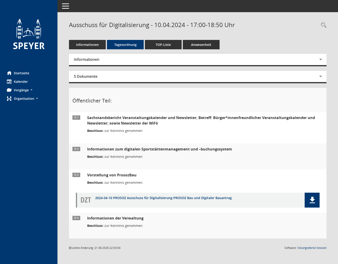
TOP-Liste (163, 44)
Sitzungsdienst (312, 248)
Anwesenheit (201, 44)
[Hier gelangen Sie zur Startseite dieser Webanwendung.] (28, 34)
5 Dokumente (85, 76)
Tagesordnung (125, 44)
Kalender (21, 81)
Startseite (21, 73)
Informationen (87, 44)
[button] (28, 90)
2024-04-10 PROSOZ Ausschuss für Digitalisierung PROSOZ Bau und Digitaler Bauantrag (163, 198)
